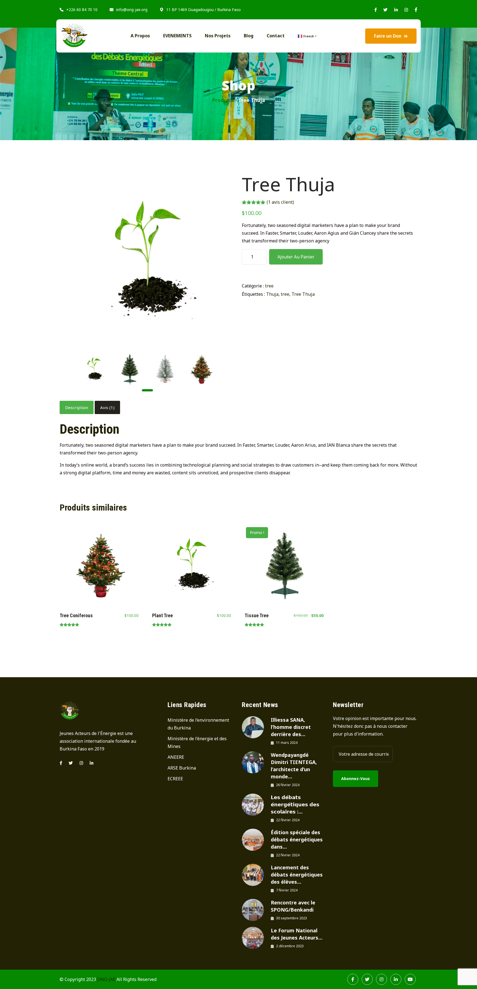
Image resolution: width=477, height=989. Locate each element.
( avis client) (280, 202)
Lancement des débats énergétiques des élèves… (297, 874)
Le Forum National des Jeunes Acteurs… (296, 934)
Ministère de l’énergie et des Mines (197, 742)
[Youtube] (410, 979)
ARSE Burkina (182, 768)
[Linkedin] (91, 763)
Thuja (272, 294)
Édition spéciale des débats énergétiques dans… (297, 839)
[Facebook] (352, 979)
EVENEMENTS (177, 36)
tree (269, 286)
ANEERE (176, 757)
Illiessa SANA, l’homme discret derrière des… (291, 726)
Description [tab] (76, 407)
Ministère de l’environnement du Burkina (198, 724)
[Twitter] (71, 763)
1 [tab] (147, 390)
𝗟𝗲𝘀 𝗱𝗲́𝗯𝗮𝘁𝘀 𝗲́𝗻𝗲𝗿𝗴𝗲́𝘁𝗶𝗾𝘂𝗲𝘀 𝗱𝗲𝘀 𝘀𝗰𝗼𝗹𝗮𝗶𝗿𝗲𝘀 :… (295, 804)
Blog (248, 36)
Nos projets (217, 36)
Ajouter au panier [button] (99, 567)
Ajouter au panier (295, 257)
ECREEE (175, 779)
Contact (276, 36)
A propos (140, 36)
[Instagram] (81, 763)
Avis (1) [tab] (107, 407)
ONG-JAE (106, 979)
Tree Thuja (303, 294)
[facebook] (61, 763)
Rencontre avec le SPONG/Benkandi (293, 906)
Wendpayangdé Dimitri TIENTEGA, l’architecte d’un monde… (294, 766)
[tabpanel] (94, 369)
